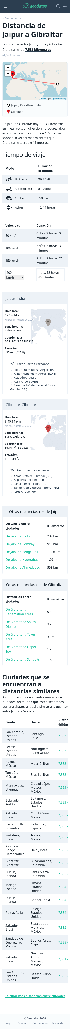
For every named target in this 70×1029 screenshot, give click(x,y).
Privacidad (58, 1023)
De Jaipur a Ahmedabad (23, 567)
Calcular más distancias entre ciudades (35, 996)
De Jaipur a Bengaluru (22, 552)
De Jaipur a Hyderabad (22, 560)
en (65, 6)
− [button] (8, 73)
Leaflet (44, 98)
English (9, 1023)
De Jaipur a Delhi (18, 536)
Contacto (23, 1023)
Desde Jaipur (13, 18)
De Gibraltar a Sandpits (23, 659)
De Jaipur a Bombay (20, 544)
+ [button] (8, 67)
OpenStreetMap (59, 98)
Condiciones (40, 1023)
